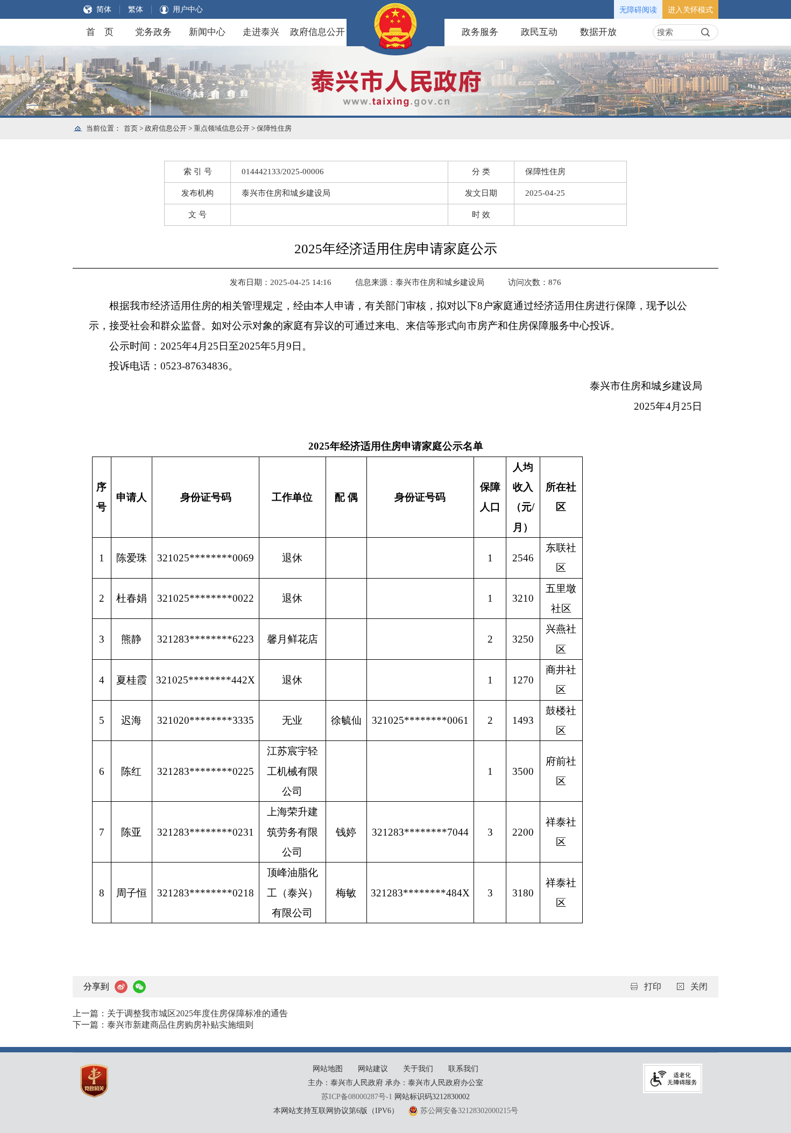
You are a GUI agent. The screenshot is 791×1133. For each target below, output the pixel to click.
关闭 (699, 986)
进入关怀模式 (690, 10)
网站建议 (373, 1069)
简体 (103, 9)
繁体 (135, 9)
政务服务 (480, 32)
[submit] (705, 32)
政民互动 (539, 32)
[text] (675, 32)
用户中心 (188, 9)
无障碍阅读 (638, 10)
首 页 (100, 32)
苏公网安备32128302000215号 (469, 1111)
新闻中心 (207, 32)
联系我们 (463, 1069)
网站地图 (328, 1069)
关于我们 (418, 1069)
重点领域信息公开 (222, 128)
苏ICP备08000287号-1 (356, 1097)
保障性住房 (274, 128)
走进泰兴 (261, 32)
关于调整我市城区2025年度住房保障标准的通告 (197, 1013)
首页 (131, 128)
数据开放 (598, 32)
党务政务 (153, 32)
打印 (652, 986)
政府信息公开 (317, 32)
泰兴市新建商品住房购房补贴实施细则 (180, 1024)
